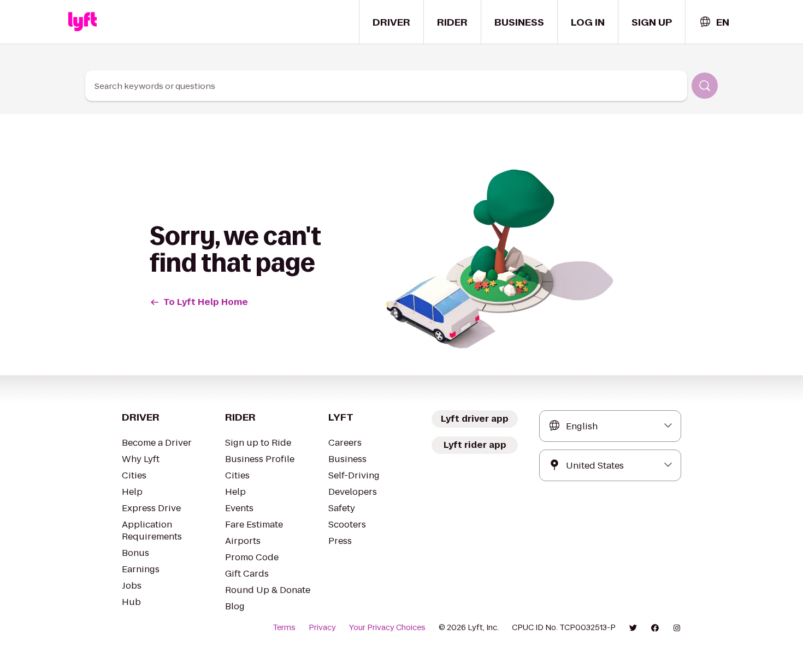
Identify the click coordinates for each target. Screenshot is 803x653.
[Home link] (82, 21)
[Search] (705, 86)
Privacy (322, 627)
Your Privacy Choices (387, 627)
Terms (284, 627)
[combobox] (714, 22)
